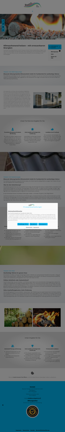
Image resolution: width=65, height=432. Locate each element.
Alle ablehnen (33, 224)
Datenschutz (29, 227)
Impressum (36, 227)
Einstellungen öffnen (23, 224)
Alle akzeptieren (43, 224)
